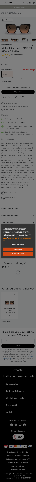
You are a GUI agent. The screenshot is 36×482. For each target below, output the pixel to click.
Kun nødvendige (18, 249)
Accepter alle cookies (18, 253)
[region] (18, 241)
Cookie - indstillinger (18, 244)
